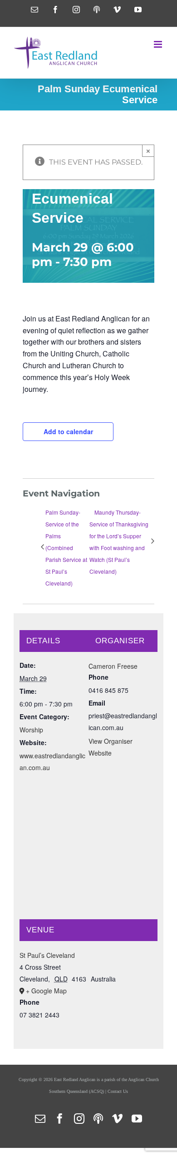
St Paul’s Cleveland (47, 955)
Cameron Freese (113, 666)
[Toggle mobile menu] (158, 44)
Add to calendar (68, 431)
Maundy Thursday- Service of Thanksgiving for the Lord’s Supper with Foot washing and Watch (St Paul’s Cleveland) (118, 541)
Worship (31, 729)
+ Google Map (46, 990)
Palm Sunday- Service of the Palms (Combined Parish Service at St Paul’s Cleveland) (66, 547)
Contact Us (118, 1091)
